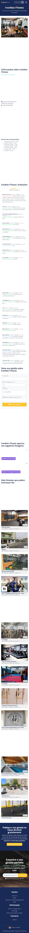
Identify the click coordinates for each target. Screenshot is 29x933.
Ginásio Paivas (6, 796)
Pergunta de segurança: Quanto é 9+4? (11, 397)
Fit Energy (5, 639)
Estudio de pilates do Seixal (9, 705)
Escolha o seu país (15, 927)
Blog (14, 902)
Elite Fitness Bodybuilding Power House (13, 727)
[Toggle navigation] (26, 2)
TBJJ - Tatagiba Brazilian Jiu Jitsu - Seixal (13, 593)
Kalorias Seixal (6, 527)
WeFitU (4, 549)
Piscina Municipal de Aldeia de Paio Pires (13, 774)
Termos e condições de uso (14, 908)
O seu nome (5, 375)
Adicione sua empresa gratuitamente (14, 900)
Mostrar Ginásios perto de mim (15, 878)
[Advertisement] (14, 53)
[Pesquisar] (22, 2)
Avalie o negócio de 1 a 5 (8, 382)
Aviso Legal (14, 910)
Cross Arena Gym (6, 818)
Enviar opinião (15, 404)
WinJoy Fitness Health (8, 571)
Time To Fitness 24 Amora (9, 661)
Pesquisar (23, 875)
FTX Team (4, 683)
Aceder (14, 898)
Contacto (14, 919)
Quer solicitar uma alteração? (8, 74)
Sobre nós (14, 895)
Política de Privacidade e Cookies (14, 913)
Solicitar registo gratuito (14, 844)
